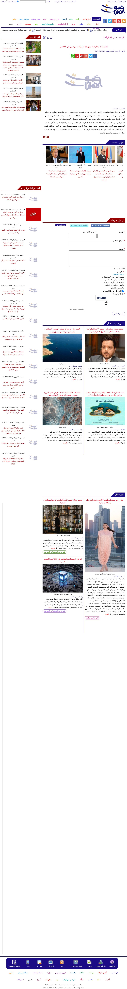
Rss (62, 966)
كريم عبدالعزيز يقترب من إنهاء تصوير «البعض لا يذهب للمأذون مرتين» (13, 245)
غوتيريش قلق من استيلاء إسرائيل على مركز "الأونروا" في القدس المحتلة (56, 174)
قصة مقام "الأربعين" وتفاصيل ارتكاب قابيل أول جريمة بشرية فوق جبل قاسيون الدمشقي (13, 430)
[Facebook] (100, 226)
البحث (48, 1)
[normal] (47, 37)
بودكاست (112, 966)
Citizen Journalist (76, 966)
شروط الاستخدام (118, 274)
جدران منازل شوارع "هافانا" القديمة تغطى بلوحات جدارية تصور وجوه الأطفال (13, 367)
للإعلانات (51, 966)
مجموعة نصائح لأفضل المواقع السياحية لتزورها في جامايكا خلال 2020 (13, 461)
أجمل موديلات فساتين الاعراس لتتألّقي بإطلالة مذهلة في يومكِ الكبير (13, 385)
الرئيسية (120, 37)
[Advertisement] (51, 10)
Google (3, 1)
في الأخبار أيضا (109, 37)
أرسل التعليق (118, 314)
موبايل (28, 966)
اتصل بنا (39, 966)
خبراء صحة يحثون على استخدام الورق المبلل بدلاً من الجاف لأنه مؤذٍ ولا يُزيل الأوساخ (13, 308)
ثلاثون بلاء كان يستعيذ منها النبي (13, 319)
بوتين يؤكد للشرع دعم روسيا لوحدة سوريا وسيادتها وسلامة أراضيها (80, 174)
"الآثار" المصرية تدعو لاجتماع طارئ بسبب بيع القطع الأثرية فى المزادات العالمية (13, 275)
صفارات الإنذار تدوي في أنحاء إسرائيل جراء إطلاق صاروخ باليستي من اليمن (13, 215)
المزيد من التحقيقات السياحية (54, 552)
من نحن (89, 966)
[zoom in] (44, 37)
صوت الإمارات (12, 1)
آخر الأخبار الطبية (92, 618)
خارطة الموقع (101, 966)
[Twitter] (79, 226)
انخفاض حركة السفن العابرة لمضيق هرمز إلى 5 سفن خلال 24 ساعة (69, 30)
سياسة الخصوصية (14, 966)
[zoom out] (51, 37)
